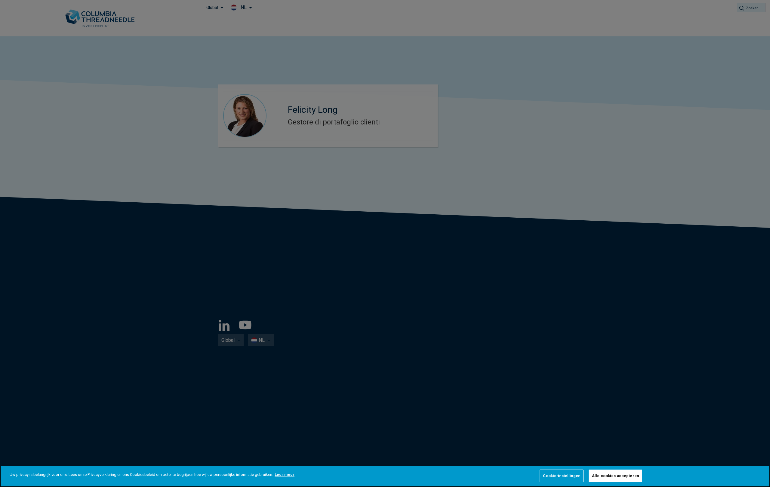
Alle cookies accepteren (615, 475)
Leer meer (284, 474)
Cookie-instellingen (561, 475)
